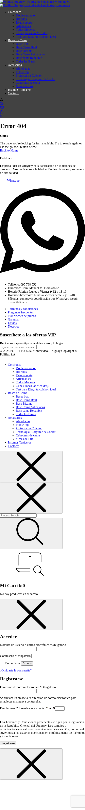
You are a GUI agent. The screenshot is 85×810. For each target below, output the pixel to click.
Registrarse (8, 743)
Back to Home (9, 150)
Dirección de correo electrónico (28, 687)
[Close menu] (31, 466)
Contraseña (15, 656)
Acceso (27, 663)
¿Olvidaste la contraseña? (16, 670)
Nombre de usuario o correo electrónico (33, 645)
